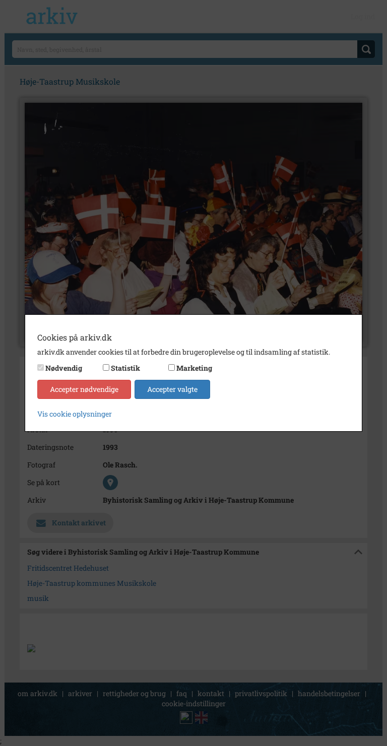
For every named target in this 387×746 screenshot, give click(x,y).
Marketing (194, 368)
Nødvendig (63, 368)
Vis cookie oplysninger (74, 414)
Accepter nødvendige (84, 389)
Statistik (125, 368)
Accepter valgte (172, 389)
